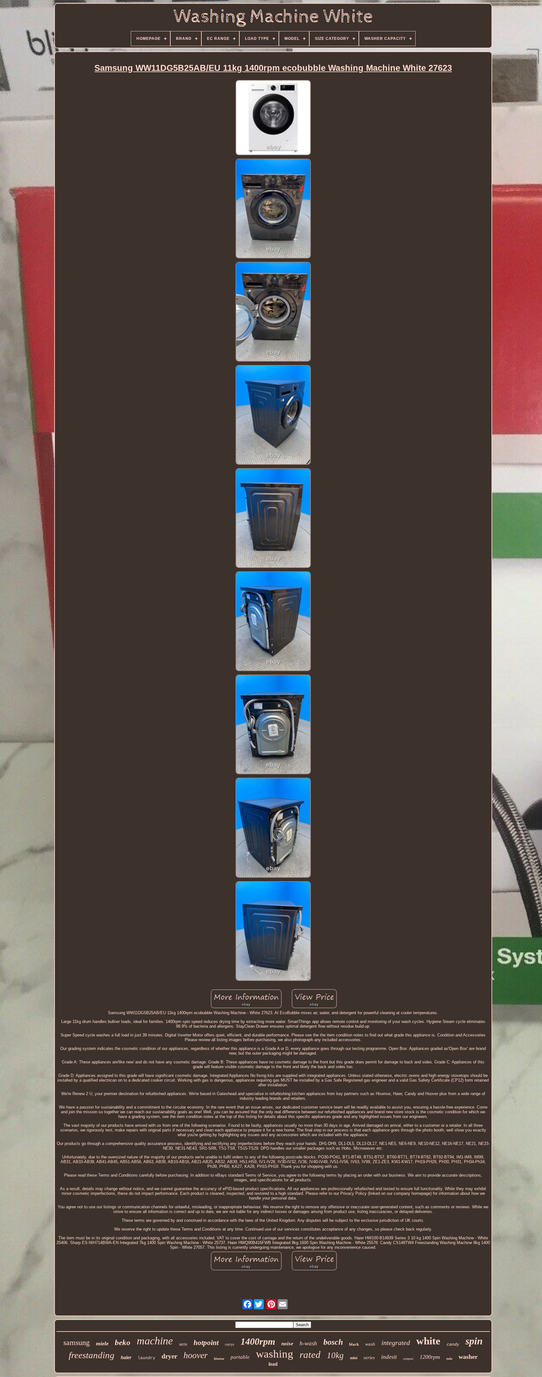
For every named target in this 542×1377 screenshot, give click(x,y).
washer (468, 1356)
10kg (335, 1355)
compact (408, 1358)
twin (449, 1358)
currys (229, 1344)
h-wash (308, 1343)
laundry (146, 1358)
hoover (195, 1355)
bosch (333, 1342)
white (428, 1341)
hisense (219, 1358)
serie (183, 1344)
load (273, 1364)
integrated (395, 1343)
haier (126, 1357)
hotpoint (206, 1343)
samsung (76, 1342)
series (369, 1357)
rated (310, 1354)
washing (274, 1354)
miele (102, 1343)
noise (287, 1344)
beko (122, 1342)
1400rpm (258, 1341)
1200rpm (430, 1357)
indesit (389, 1356)
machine (155, 1341)
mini (353, 1358)
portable (240, 1357)
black (354, 1344)
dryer (169, 1356)
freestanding (91, 1355)
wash (370, 1344)
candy (453, 1344)
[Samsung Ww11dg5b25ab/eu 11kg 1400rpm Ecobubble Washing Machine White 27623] (273, 118)
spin (474, 1341)
